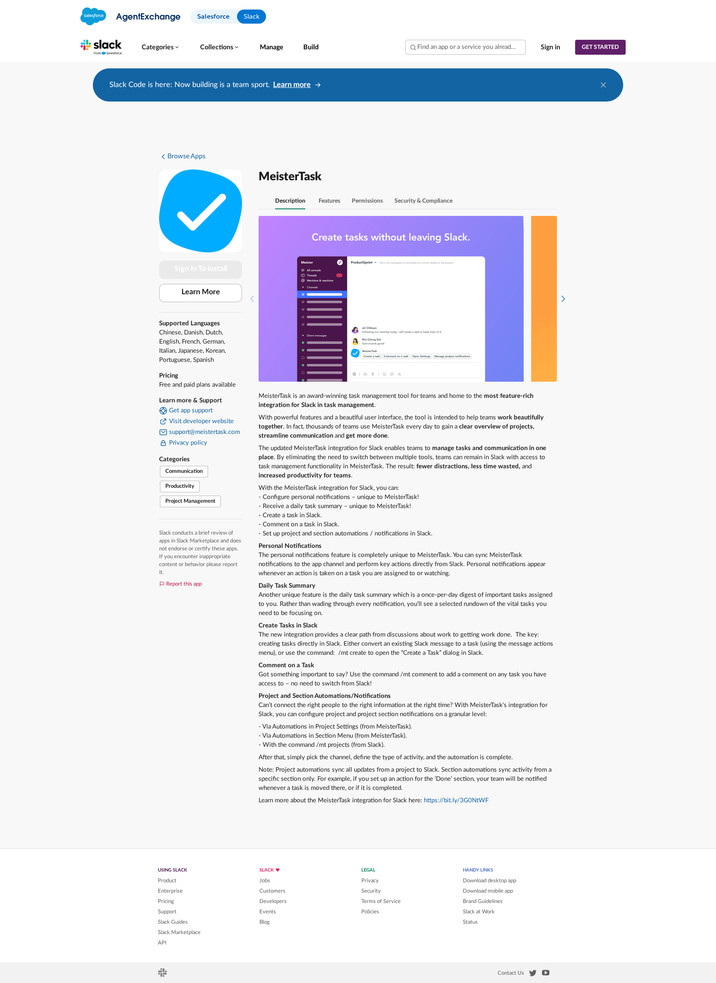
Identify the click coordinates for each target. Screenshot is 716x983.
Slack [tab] (251, 16)
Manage (271, 47)
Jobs (264, 881)
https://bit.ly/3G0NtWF (456, 800)
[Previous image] (252, 299)
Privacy (370, 881)
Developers (273, 901)
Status (470, 922)
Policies (370, 912)
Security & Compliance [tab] (423, 201)
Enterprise (170, 891)
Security (371, 891)
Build (311, 47)
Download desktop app (489, 881)
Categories (158, 47)
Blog (264, 922)
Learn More (200, 292)
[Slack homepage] (163, 975)
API (162, 943)
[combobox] (465, 47)
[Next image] (563, 299)
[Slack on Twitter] (533, 975)
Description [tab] (290, 201)
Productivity (179, 486)
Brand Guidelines (483, 901)
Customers (272, 891)
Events (267, 912)
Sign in (550, 47)
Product (167, 881)
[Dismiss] (603, 85)
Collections (216, 47)
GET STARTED (600, 47)
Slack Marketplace (179, 932)
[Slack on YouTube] (546, 974)
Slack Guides (173, 922)
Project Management (190, 501)
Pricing (166, 901)
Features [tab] (329, 201)
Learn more (292, 85)
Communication (184, 471)
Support (167, 912)
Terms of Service (381, 901)
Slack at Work (479, 912)
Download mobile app (488, 891)
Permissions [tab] (367, 201)
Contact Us (511, 973)
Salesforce (213, 16)
